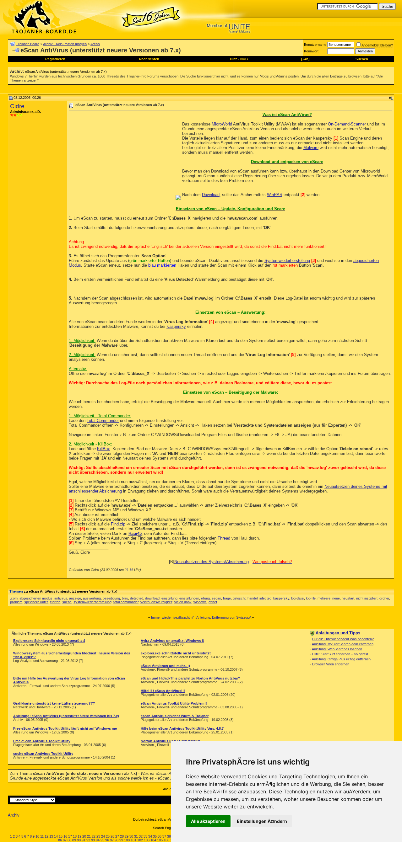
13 (51, 836)
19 (79, 836)
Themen (16, 591)
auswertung (92, 598)
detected (136, 598)
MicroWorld (222, 124)
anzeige (75, 598)
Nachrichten (149, 59)
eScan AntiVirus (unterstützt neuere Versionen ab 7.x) (66, 71)
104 (153, 840)
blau (125, 598)
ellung (205, 598)
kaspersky (281, 598)
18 (75, 836)
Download (211, 194)
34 (150, 836)
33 (145, 836)
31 (136, 836)
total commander (126, 602)
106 (166, 840)
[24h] (305, 59)
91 (83, 840)
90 (79, 840)
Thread (224, 538)
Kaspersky (176, 326)
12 (46, 836)
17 (70, 836)
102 (140, 840)
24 (103, 836)
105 (160, 840)
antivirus (60, 598)
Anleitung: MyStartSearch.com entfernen (342, 644)
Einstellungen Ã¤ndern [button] (262, 821)
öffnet (213, 602)
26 (112, 836)
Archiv (95, 44)
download (152, 598)
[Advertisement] (121, 156)
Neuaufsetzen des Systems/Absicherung (211, 561)
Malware (310, 147)
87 (65, 840)
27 (117, 836)
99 (121, 840)
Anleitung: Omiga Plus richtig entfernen (341, 659)
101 (133, 840)
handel (252, 598)
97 (112, 840)
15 (60, 836)
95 (102, 840)
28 (122, 836)
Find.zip (118, 524)
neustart (348, 598)
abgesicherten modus (35, 598)
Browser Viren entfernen (330, 664)
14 (56, 836)
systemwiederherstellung (92, 602)
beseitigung (111, 598)
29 (126, 836)
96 (107, 840)
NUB (244, 59)
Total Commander (103, 420)
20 (84, 836)
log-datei (297, 598)
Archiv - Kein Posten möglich (65, 44)
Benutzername (315, 44)
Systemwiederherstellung (287, 260)
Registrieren (55, 59)
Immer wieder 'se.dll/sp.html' (172, 617)
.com (14, 598)
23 (98, 836)
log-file (311, 598)
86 (60, 840)
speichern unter (36, 602)
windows (200, 602)
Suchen (362, 59)
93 (93, 840)
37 (164, 836)
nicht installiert (367, 598)
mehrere (324, 598)
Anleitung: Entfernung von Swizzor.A (223, 617)
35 (155, 836)
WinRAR (274, 194)
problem (16, 602)
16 (65, 836)
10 (37, 836)
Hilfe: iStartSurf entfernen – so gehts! (340, 654)
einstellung (169, 598)
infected (265, 598)
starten (55, 602)
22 (93, 836)
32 (141, 836)
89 (74, 840)
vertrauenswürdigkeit (156, 602)
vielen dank (183, 602)
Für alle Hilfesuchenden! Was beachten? (343, 639)
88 (69, 840)
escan (216, 598)
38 (169, 836)
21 (89, 836)
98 (116, 840)
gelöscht (239, 598)
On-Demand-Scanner (347, 124)
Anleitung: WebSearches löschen (337, 649)
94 (98, 840)
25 (108, 836)
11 (42, 836)
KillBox (103, 448)
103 (146, 840)
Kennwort (311, 51)
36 (159, 836)
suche (67, 602)
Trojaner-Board (27, 44)
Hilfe (233, 59)
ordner (384, 598)
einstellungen (189, 598)
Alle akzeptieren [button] (208, 821)
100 (127, 840)
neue (336, 598)
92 (88, 840)
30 (131, 836)
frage (227, 598)
